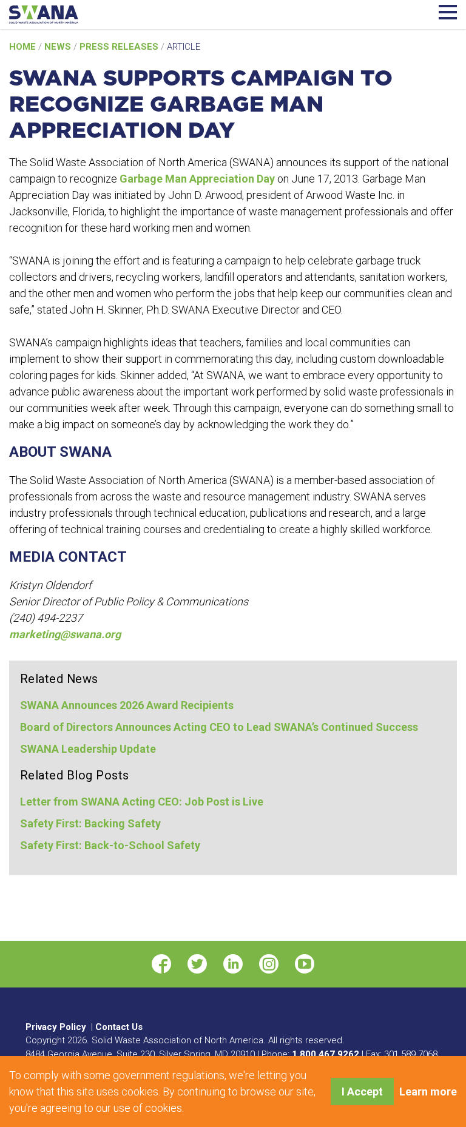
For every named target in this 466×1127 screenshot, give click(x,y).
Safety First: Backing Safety (90, 823)
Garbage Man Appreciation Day (197, 178)
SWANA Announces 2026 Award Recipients (127, 705)
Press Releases (120, 46)
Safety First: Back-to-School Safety (110, 845)
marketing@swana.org (65, 634)
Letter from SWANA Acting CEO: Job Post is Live (141, 801)
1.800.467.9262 (325, 1054)
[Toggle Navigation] (448, 10)
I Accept (362, 1091)
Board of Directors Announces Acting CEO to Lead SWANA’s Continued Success (219, 727)
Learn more (428, 1091)
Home (23, 46)
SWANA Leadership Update (88, 748)
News (58, 46)
